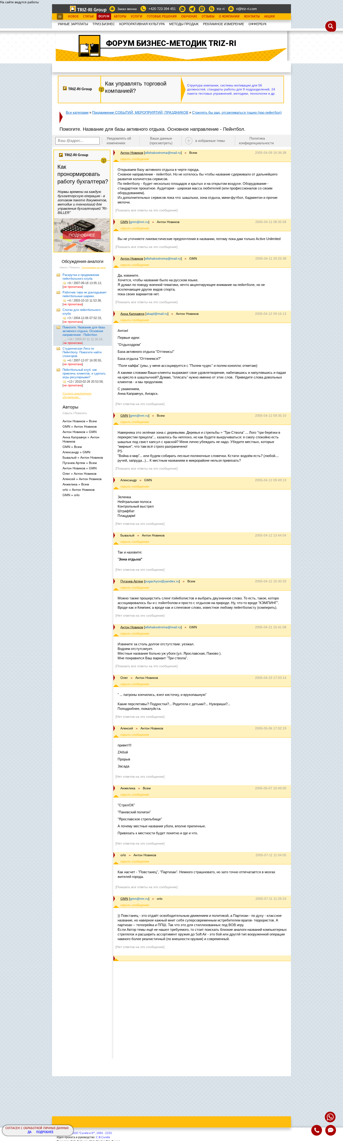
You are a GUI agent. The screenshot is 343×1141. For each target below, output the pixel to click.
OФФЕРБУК (257, 24)
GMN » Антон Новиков (80, 426)
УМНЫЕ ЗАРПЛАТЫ (73, 24)
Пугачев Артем (131, 581)
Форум (103, 16)
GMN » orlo (71, 495)
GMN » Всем (72, 447)
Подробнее (44, 1132)
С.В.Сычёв (103, 1137)
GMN (124, 222)
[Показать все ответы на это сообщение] (147, 210)
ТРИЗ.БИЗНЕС (103, 24)
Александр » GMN (76, 452)
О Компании (229, 16)
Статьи (88, 16)
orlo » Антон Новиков (78, 489)
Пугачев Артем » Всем (80, 463)
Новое (73, 16)
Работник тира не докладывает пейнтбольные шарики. (85, 294)
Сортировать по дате (94, 267)
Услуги (136, 16)
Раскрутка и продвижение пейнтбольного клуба (81, 276)
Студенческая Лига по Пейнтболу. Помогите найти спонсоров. (82, 352)
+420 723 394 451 (162, 9)
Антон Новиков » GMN (80, 432)
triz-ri (220, 9)
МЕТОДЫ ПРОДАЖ (184, 24)
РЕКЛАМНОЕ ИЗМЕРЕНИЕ (223, 24)
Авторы (120, 16)
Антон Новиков (131, 153)
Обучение (189, 16)
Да (30, 1132)
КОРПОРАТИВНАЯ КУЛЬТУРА (142, 24)
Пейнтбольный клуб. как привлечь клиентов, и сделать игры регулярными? (84, 373)
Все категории (77, 112)
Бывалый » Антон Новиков (83, 457)
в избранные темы (210, 141)
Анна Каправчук (132, 314)
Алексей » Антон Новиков (82, 479)
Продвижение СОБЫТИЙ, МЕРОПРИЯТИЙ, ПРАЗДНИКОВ (140, 112)
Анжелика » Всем (76, 484)
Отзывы (208, 16)
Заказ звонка (127, 9)
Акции (269, 16)
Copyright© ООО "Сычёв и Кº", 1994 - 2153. (84, 1133)
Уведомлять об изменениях (119, 140)
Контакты (252, 16)
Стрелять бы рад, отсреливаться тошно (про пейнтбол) (237, 112)
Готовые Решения (162, 16)
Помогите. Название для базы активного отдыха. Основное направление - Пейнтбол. (84, 331)
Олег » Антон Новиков (79, 473)
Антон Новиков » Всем (80, 421)
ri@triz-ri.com (246, 9)
